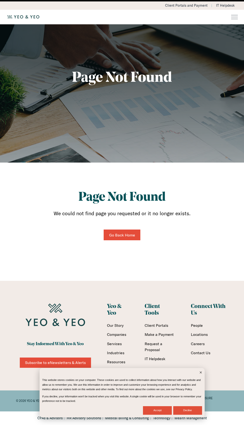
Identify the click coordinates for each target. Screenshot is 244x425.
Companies (116, 334)
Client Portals (156, 325)
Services (114, 343)
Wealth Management (190, 418)
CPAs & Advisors (50, 418)
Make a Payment (159, 334)
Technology (161, 418)
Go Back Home (122, 235)
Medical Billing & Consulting (127, 418)
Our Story (115, 325)
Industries (115, 352)
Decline (187, 410)
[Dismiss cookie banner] (200, 373)
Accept (157, 410)
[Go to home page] (122, 17)
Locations (199, 334)
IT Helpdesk (225, 5)
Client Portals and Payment (186, 5)
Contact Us (200, 352)
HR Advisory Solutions (84, 418)
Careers (198, 343)
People (197, 325)
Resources (116, 361)
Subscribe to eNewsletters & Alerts (55, 362)
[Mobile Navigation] (234, 17)
